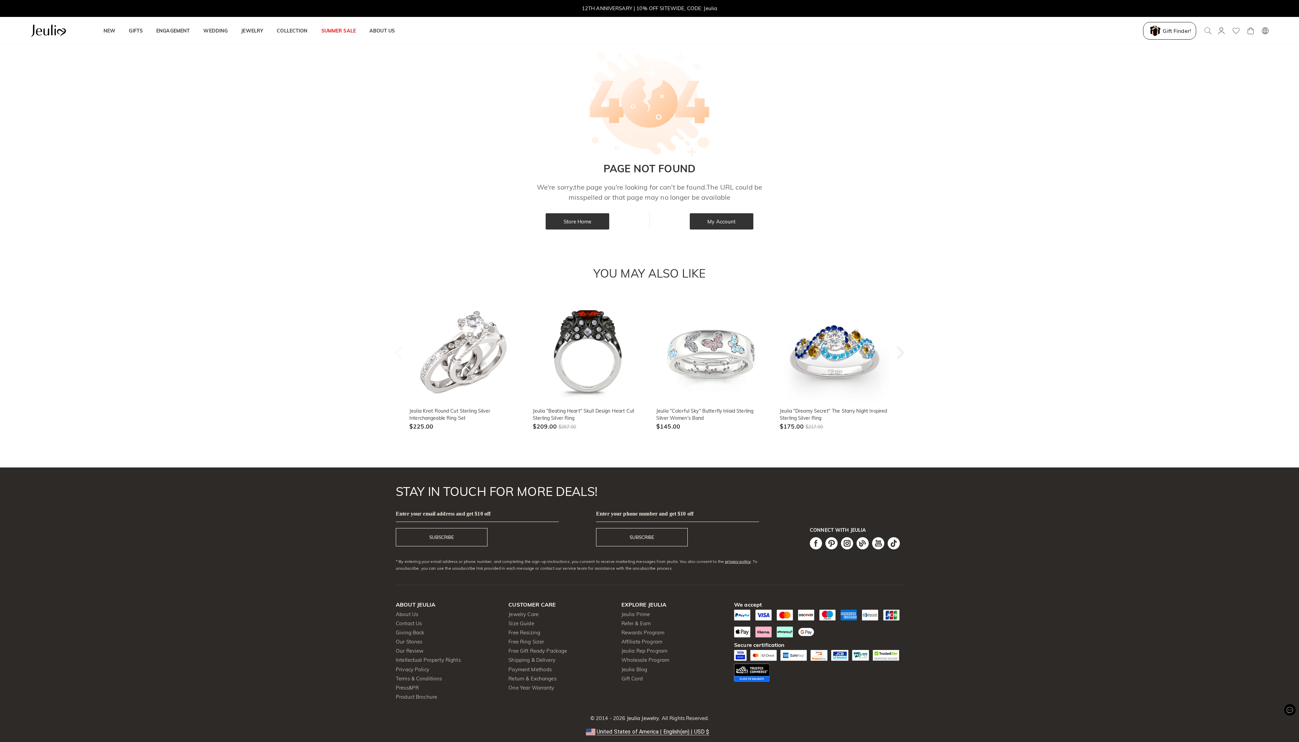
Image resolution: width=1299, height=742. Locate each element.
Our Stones (409, 641)
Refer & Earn (636, 623)
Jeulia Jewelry (642, 718)
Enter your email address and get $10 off (443, 514)
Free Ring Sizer (526, 641)
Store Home (577, 221)
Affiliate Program (641, 641)
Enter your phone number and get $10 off (644, 514)
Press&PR (407, 687)
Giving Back (410, 632)
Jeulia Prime (635, 614)
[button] (649, 732)
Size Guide (521, 623)
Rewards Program (642, 632)
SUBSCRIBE (441, 537)
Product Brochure (416, 697)
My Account (721, 221)
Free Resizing (524, 632)
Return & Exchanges (532, 678)
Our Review (410, 651)
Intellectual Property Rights (428, 660)
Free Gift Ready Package (537, 651)
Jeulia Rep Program (644, 651)
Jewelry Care (523, 614)
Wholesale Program (645, 660)
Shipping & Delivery (531, 660)
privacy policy (738, 561)
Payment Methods (530, 669)
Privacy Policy (412, 669)
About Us (407, 614)
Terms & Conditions (419, 678)
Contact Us (409, 623)
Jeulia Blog (634, 669)
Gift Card (632, 678)
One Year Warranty (531, 687)
